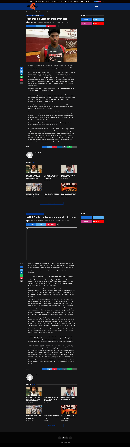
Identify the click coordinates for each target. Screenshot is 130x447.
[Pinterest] (21, 80)
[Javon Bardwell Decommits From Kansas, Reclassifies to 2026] (52, 187)
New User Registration (78, 1)
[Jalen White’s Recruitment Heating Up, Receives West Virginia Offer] (52, 169)
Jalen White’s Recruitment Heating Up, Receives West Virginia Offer (51, 177)
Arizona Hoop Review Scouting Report (35, 15)
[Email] (21, 83)
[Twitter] (21, 71)
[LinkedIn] (21, 74)
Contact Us (70, 1)
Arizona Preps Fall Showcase (52, 1)
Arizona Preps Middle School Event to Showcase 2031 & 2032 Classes (69, 194)
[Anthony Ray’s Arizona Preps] (32, 6)
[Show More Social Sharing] (57, 26)
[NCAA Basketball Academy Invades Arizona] (51, 243)
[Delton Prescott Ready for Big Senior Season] (69, 169)
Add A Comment (52, 203)
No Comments (60, 22)
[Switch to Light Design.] (103, 6)
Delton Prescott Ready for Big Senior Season (68, 176)
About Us (97, 6)
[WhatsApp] (21, 77)
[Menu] (27, 1)
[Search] (103, 1)
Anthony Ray (34, 22)
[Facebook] (21, 68)
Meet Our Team (63, 1)
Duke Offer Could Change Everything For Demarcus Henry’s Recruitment (33, 177)
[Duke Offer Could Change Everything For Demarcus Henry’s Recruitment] (34, 169)
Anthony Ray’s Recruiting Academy (37, 1)
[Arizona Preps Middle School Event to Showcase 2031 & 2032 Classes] (69, 187)
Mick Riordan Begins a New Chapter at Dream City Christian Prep (33, 194)
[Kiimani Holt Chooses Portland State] (51, 45)
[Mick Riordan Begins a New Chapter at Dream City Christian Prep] (34, 187)
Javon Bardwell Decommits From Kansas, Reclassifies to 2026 (51, 194)
